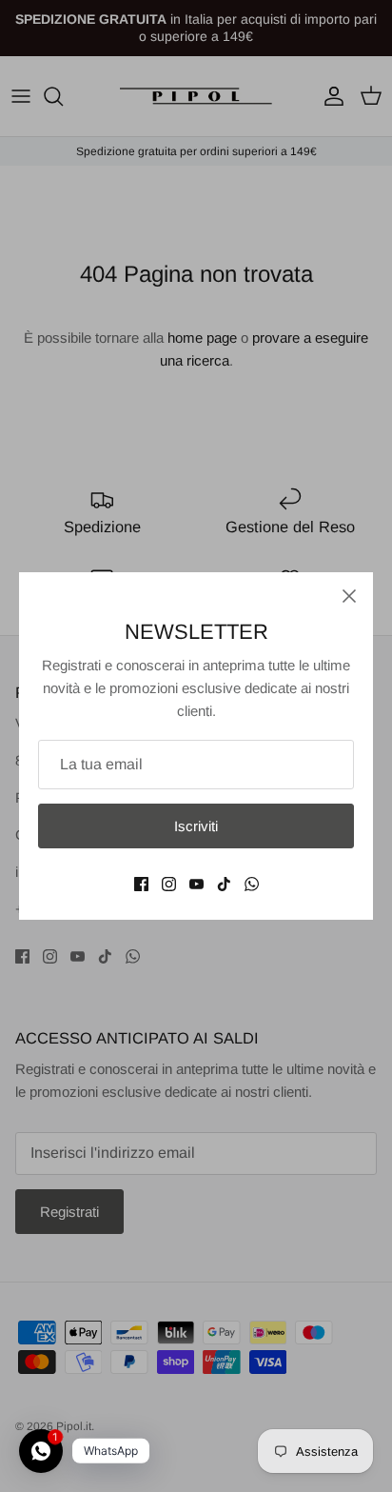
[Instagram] (169, 884)
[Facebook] (141, 884)
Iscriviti (196, 826)
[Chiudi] (349, 596)
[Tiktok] (224, 884)
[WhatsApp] (252, 884)
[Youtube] (196, 884)
